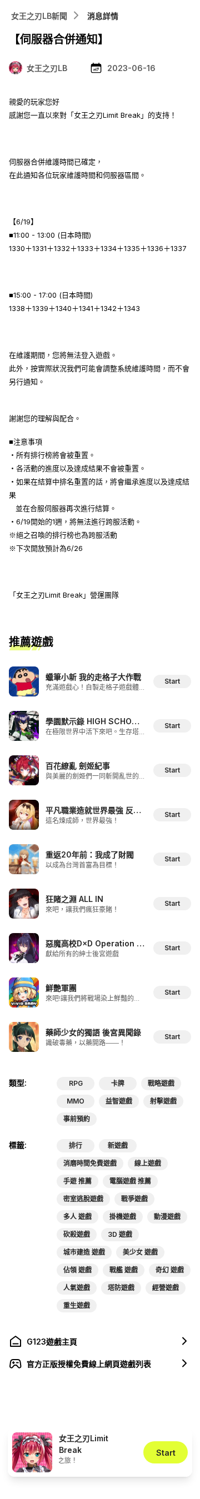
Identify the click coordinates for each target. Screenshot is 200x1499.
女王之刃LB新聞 (39, 16)
